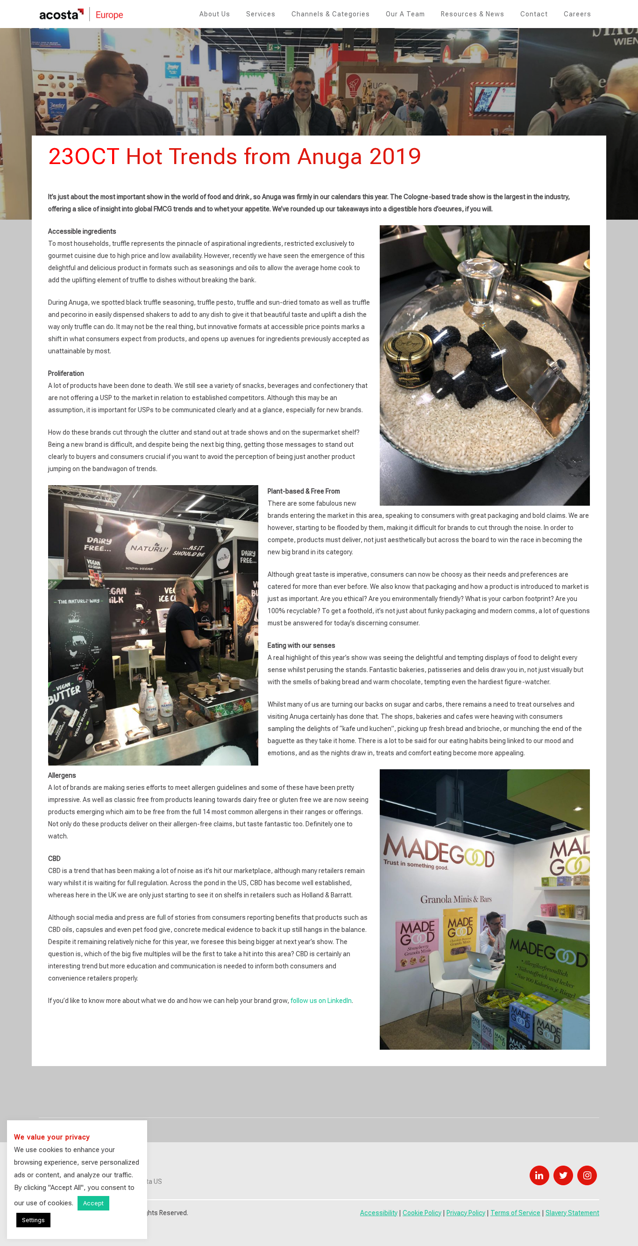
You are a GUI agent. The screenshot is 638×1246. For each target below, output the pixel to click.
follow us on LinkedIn (321, 1000)
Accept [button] (93, 1203)
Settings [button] (33, 1220)
